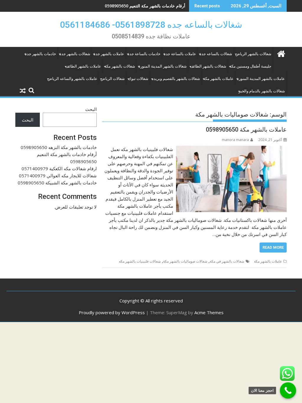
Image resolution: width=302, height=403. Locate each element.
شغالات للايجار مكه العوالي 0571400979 (58, 175)
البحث (91, 109)
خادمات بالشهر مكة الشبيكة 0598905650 (57, 183)
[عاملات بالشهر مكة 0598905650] (231, 149)
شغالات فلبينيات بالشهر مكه (140, 261)
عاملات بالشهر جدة (108, 54)
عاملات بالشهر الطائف (83, 66)
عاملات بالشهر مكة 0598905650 (246, 129)
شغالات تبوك (138, 78)
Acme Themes (209, 312)
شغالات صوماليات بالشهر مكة (185, 261)
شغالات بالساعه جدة (215, 54)
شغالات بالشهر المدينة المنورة (162, 66)
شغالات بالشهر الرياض (253, 54)
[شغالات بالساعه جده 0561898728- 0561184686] (281, 52)
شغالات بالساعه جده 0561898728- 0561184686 (151, 24)
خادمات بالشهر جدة (40, 54)
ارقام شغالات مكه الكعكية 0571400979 (59, 168)
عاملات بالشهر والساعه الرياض (72, 78)
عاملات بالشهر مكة (218, 78)
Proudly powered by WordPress (112, 312)
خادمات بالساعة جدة (143, 54)
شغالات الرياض (113, 78)
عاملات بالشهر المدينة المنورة (261, 78)
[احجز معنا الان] (288, 390)
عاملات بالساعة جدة (180, 54)
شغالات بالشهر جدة (74, 54)
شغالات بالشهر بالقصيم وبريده (176, 78)
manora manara (235, 139)
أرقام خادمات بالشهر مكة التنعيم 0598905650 (145, 6)
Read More (273, 247)
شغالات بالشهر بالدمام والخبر (262, 91)
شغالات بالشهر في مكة (227, 261)
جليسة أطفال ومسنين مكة (250, 66)
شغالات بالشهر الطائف (208, 66)
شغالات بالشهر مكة (119, 66)
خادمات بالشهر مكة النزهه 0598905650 (59, 147)
